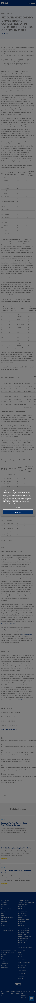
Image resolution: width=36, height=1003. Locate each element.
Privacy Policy (15, 500)
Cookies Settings (18, 507)
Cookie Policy (6, 500)
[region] (18, 501)
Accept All (18, 512)
